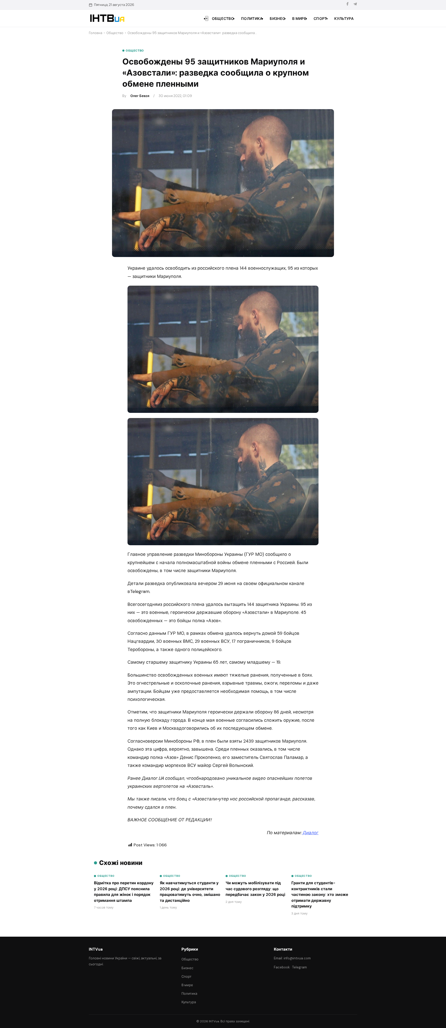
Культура (344, 18)
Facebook (282, 967)
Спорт (320, 18)
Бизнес (277, 18)
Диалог (310, 833)
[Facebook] (347, 5)
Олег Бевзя (139, 96)
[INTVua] (107, 18)
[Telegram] (355, 5)
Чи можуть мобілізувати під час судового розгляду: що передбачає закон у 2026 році (255, 888)
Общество (223, 18)
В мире (299, 18)
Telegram (299, 967)
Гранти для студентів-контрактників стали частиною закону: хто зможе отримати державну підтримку (319, 894)
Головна (95, 33)
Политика (251, 18)
